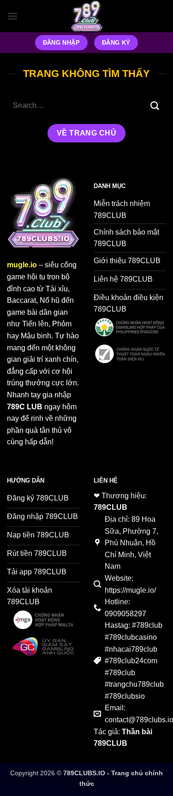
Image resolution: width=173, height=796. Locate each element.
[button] (12, 16)
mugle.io (22, 265)
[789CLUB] (87, 16)
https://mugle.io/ (130, 590)
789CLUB (110, 507)
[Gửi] (155, 106)
